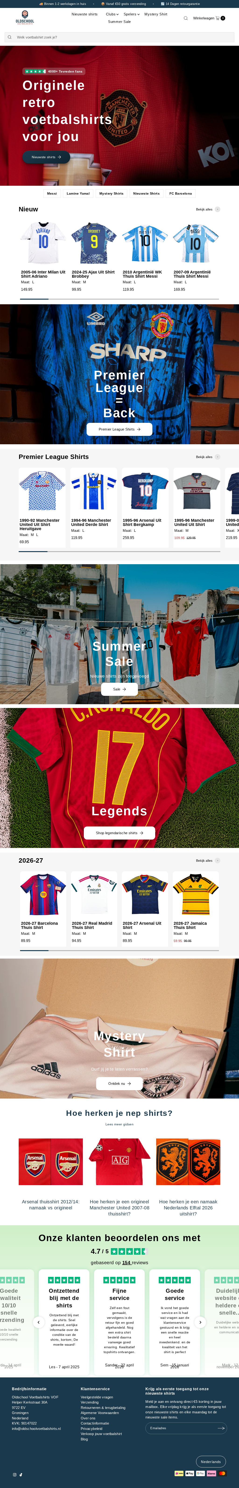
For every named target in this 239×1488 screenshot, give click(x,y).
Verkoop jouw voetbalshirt (101, 1434)
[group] (43, 257)
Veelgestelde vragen (97, 1397)
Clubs (111, 14)
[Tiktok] (21, 1475)
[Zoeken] (186, 18)
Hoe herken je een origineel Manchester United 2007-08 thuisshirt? (119, 1207)
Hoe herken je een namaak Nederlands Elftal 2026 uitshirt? (188, 1207)
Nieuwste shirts (85, 14)
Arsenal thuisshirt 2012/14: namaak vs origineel (51, 1204)
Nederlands (211, 1462)
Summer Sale (119, 22)
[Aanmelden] (221, 1428)
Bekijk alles (204, 209)
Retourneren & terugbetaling (103, 1408)
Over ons (88, 1418)
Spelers (130, 14)
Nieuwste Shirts (146, 193)
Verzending (90, 1402)
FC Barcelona (180, 193)
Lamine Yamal (78, 193)
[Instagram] (14, 1475)
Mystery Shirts (111, 193)
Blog (84, 1439)
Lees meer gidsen (119, 1124)
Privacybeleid (91, 1429)
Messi (52, 193)
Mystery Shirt (155, 14)
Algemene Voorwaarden (100, 1413)
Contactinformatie (95, 1423)
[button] (39, 1322)
